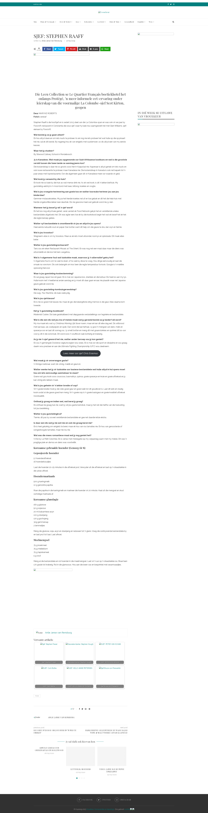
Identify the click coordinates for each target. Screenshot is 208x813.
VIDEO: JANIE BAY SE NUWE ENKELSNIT (111, 770)
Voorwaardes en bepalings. (104, 809)
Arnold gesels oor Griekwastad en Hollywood (49, 749)
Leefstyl (101, 22)
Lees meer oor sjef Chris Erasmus (80, 353)
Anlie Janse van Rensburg (52, 41)
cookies (127, 809)
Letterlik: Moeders (81, 769)
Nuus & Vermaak (47, 22)
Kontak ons (38, 4)
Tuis (35, 22)
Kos (77, 22)
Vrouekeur (90, 809)
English (141, 22)
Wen (150, 22)
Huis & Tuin (114, 22)
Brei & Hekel (65, 22)
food (37, 696)
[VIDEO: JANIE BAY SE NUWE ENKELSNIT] (111, 756)
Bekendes (88, 22)
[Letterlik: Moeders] (80, 756)
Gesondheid (129, 22)
